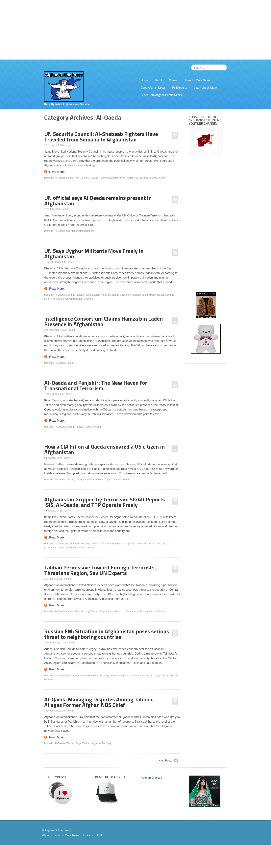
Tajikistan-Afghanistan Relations (126, 675)
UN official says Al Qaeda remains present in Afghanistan (98, 200)
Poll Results (179, 87)
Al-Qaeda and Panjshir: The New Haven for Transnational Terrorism (95, 385)
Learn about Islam (205, 87)
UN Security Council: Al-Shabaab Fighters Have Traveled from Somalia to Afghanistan (101, 137)
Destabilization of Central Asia (122, 178)
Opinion (174, 80)
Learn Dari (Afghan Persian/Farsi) (162, 95)
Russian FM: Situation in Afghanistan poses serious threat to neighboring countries (106, 634)
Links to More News (197, 80)
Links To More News (66, 835)
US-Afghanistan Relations (89, 479)
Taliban (94, 178)
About (158, 80)
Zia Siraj (106, 743)
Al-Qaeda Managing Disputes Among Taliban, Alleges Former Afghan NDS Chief (99, 702)
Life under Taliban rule (148, 543)
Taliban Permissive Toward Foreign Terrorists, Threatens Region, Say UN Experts (100, 570)
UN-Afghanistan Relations (80, 231)
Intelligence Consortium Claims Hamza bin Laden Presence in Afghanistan (103, 321)
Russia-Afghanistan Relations (82, 675)
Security (85, 178)
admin (69, 145)
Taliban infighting (91, 743)
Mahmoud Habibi (120, 479)
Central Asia (72, 178)
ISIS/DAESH (73, 543)
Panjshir (96, 426)
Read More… (58, 171)
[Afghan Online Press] (64, 86)
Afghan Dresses (152, 777)
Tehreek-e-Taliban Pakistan (68, 298)
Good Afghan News (153, 87)
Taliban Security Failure (152, 178)
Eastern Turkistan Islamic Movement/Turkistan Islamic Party (124, 294)
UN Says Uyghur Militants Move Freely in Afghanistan (94, 253)
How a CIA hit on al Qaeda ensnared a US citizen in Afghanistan (104, 449)
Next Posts (165, 760)
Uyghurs (88, 298)
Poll (99, 835)
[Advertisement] (135, 30)
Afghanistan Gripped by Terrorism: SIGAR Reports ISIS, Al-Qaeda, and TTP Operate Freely (104, 502)
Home (145, 80)
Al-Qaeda (60, 178)
